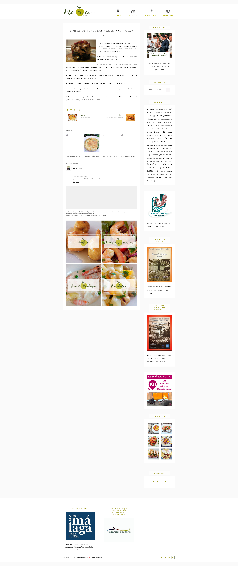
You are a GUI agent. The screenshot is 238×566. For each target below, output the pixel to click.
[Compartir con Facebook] (67, 110)
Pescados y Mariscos (159, 164)
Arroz (149, 112)
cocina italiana (153, 132)
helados (159, 158)
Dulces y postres (153, 151)
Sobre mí (168, 16)
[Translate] (168, 90)
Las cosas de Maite (98, 558)
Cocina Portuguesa (161, 145)
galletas (149, 158)
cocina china (152, 125)
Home (118, 16)
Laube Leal (77, 168)
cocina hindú (151, 129)
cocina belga (150, 122)
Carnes (158, 115)
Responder (76, 182)
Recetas (132, 16)
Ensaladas (168, 151)
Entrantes (154, 155)
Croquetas (164, 148)
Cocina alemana (165, 119)
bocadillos (150, 116)
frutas (165, 155)
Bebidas (158, 113)
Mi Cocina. (77, 558)
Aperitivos (163, 109)
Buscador (150, 16)
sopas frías (164, 174)
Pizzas (155, 168)
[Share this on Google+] (75, 110)
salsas (153, 174)
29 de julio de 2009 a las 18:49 (81, 176)
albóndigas (150, 109)
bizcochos (166, 113)
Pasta (166, 161)
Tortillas (150, 178)
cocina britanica (163, 122)
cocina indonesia (165, 129)
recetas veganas (166, 171)
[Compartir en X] (71, 110)
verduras (70, 33)
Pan (157, 161)
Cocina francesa (165, 126)
